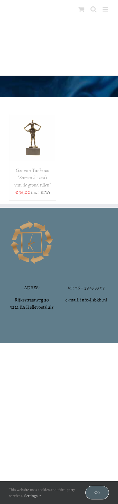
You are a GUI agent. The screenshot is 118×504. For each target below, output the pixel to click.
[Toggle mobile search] (93, 9)
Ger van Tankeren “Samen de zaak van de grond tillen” (33, 177)
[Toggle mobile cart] (81, 9)
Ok (97, 492)
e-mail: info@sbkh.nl (86, 300)
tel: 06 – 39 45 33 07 (86, 287)
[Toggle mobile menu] (106, 9)
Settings (31, 495)
